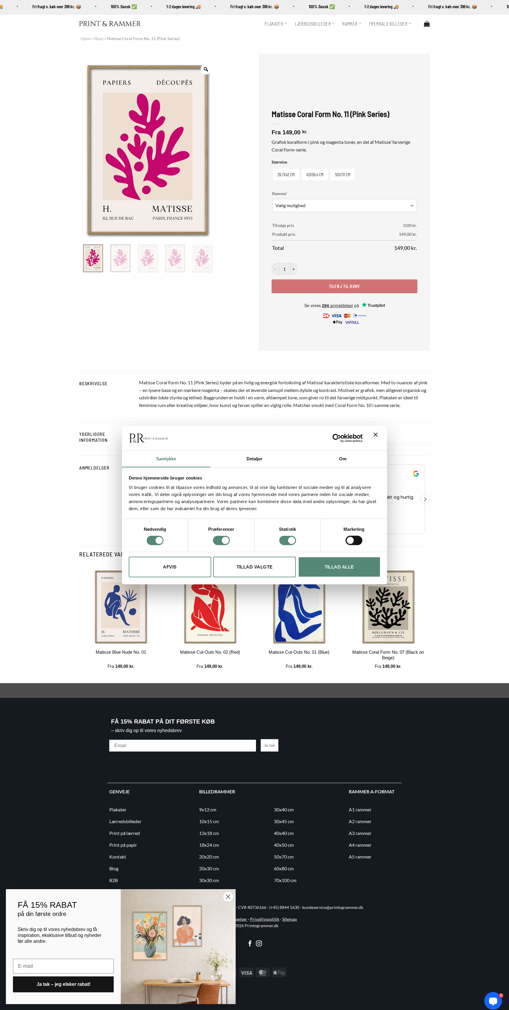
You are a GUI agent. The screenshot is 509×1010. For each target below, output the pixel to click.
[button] (427, 23)
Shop (98, 38)
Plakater (274, 23)
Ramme (288, 193)
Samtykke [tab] (166, 458)
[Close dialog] (228, 897)
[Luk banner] (377, 438)
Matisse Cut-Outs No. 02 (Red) (210, 652)
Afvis (169, 566)
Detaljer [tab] (255, 458)
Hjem (86, 38)
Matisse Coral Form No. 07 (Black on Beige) (388, 655)
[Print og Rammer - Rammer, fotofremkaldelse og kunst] (110, 23)
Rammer (349, 23)
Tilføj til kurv (344, 286)
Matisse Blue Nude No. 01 (121, 652)
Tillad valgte (255, 566)
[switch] (221, 540)
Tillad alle (339, 566)
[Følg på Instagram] (259, 944)
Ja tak (269, 745)
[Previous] (79, 623)
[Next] (429, 623)
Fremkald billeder (388, 23)
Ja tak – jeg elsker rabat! (63, 984)
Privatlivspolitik (264, 919)
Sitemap (289, 919)
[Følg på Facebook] (250, 944)
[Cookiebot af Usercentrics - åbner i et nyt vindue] (337, 438)
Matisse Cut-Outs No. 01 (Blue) (299, 652)
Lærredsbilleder (313, 23)
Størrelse (279, 162)
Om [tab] (342, 458)
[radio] (286, 174)
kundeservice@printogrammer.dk (332, 907)
